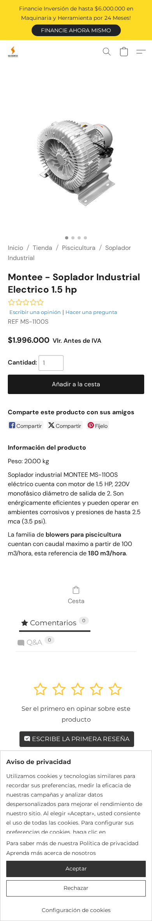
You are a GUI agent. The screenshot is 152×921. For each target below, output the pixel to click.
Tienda (42, 248)
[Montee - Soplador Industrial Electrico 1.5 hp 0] (76, 162)
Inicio (15, 248)
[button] (76, 30)
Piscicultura (78, 248)
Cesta (76, 601)
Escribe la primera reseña (79, 739)
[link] (76, 907)
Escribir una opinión (35, 312)
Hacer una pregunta (91, 312)
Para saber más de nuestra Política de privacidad (72, 843)
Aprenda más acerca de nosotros (51, 852)
